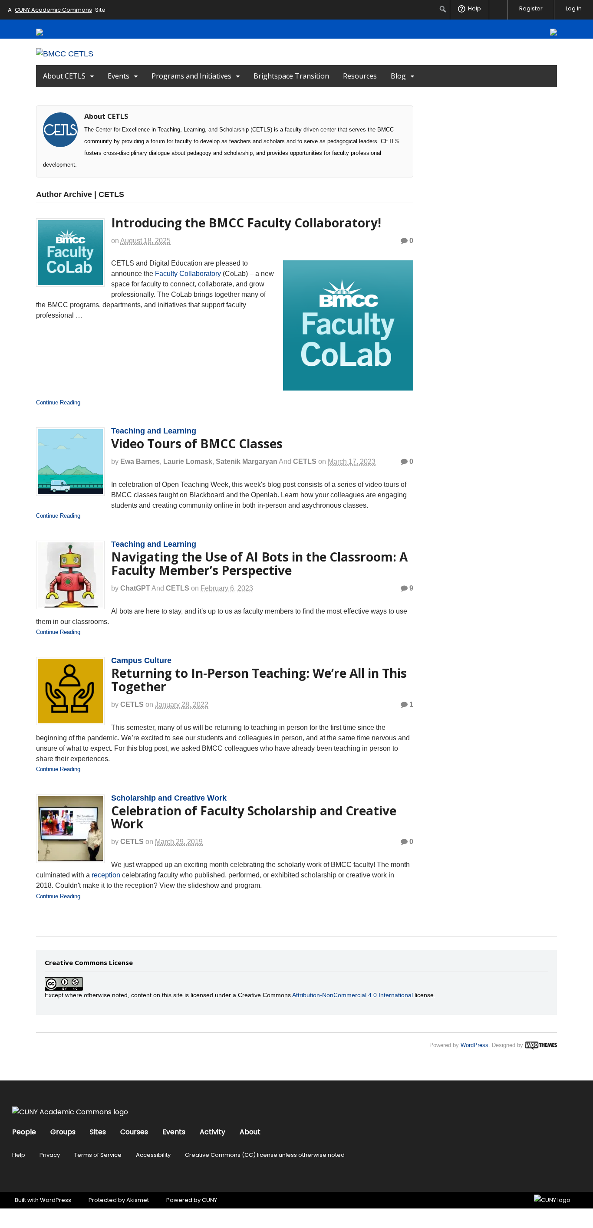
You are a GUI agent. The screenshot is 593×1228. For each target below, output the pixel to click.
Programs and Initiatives (191, 76)
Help (18, 1155)
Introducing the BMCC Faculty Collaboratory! (246, 222)
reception (106, 875)
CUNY (209, 1200)
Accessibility (153, 1155)
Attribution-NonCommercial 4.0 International (352, 995)
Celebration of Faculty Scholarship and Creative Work (253, 817)
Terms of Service (98, 1155)
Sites (98, 1132)
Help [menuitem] (474, 8)
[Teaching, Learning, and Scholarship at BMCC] (64, 53)
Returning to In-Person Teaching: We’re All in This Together (259, 680)
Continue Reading (58, 402)
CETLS (304, 461)
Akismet (137, 1200)
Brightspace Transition (291, 76)
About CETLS (64, 76)
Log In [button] (574, 8)
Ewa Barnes (140, 461)
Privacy (50, 1155)
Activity (212, 1132)
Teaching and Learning (153, 431)
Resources (360, 76)
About (250, 1132)
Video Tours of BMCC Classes (197, 443)
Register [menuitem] (531, 8)
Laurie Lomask (187, 461)
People (24, 1132)
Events (118, 76)
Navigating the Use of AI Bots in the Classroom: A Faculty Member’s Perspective (259, 563)
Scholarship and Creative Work (169, 798)
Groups (63, 1132)
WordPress (474, 1045)
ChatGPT (135, 588)
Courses (134, 1132)
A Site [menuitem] (56, 10)
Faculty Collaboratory (188, 273)
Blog (398, 76)
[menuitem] (443, 9)
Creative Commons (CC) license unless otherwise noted (265, 1155)
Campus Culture (141, 660)
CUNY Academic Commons (53, 10)
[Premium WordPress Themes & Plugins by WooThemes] (541, 1045)
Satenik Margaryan (246, 461)
